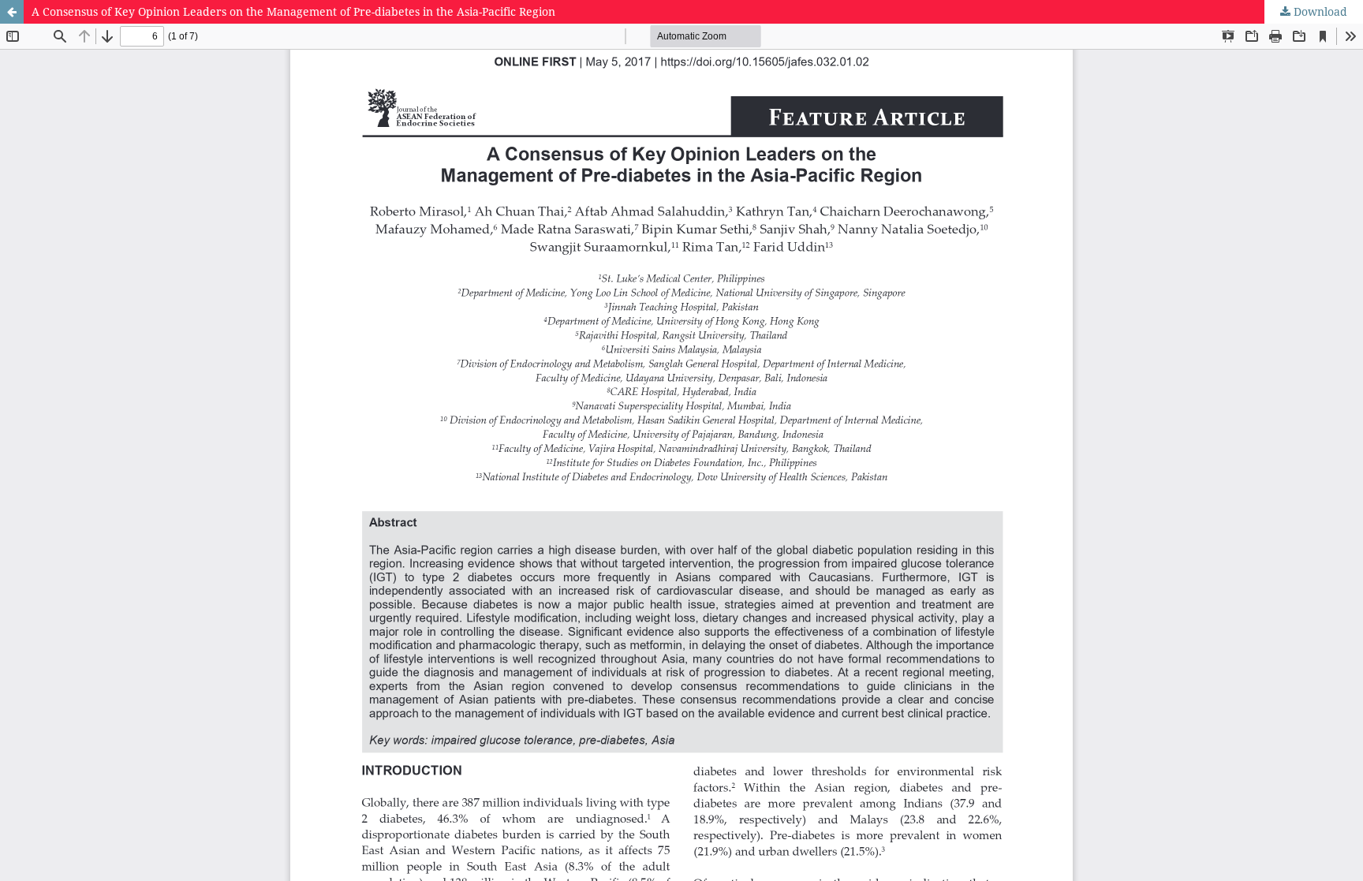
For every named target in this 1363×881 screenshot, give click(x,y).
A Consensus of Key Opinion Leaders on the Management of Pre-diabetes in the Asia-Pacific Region (293, 11)
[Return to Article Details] (12, 12)
